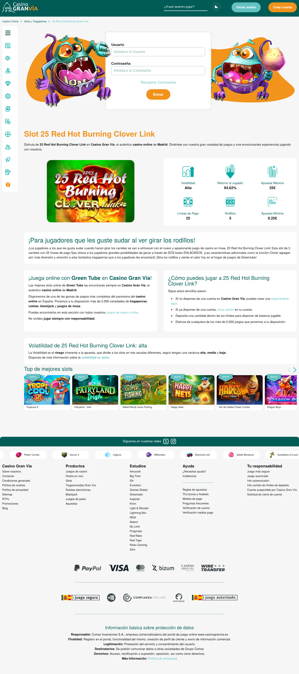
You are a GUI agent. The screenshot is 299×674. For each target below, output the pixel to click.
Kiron (133, 503)
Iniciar (246, 7)
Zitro (132, 549)
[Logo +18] (111, 598)
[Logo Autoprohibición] (179, 598)
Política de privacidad (162, 658)
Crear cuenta (282, 7)
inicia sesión (225, 309)
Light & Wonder (139, 508)
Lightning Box (138, 513)
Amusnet (135, 471)
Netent (134, 522)
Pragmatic (136, 531)
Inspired (135, 499)
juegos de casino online (122, 312)
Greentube (136, 494)
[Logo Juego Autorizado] (215, 598)
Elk (132, 480)
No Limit (135, 526)
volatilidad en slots (95, 357)
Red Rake (136, 536)
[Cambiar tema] (216, 6)
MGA (133, 517)
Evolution (135, 485)
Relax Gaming (138, 545)
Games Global (139, 490)
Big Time (135, 476)
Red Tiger (136, 540)
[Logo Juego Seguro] (80, 598)
